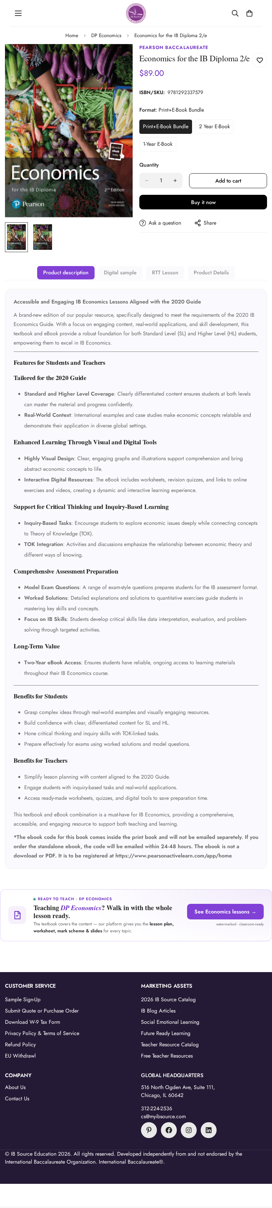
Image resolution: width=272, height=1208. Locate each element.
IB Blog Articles (158, 1011)
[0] (249, 13)
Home (71, 35)
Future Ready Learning (165, 1033)
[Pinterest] (149, 1130)
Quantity (149, 165)
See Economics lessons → (225, 911)
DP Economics (106, 35)
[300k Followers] (169, 1130)
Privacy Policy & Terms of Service (42, 1033)
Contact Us (17, 1098)
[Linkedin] (209, 1130)
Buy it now (203, 202)
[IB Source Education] (136, 13)
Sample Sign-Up (22, 999)
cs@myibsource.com (163, 1116)
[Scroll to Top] (259, 1172)
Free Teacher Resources (167, 1056)
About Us (15, 1087)
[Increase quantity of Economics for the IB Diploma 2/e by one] (175, 180)
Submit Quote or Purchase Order (42, 1011)
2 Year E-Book (216, 128)
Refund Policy (20, 1044)
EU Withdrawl (20, 1056)
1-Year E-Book (159, 145)
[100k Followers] (189, 1130)
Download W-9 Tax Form (32, 1022)
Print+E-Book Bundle (167, 128)
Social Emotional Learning (170, 1022)
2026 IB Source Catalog (168, 999)
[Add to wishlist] (259, 60)
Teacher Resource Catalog (170, 1044)
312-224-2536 (156, 1108)
